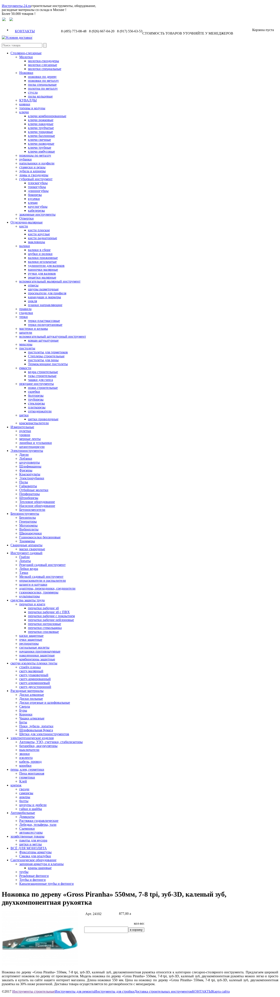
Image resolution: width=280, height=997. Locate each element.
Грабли (24, 557)
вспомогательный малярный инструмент (49, 281)
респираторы (29, 643)
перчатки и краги (32, 604)
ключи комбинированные (47, 116)
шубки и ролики (40, 254)
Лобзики (25, 458)
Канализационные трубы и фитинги (46, 883)
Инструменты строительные (33, 991)
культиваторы (29, 596)
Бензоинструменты (24, 513)
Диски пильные (31, 698)
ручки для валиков (42, 273)
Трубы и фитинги (32, 880)
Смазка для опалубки (35, 856)
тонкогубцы (37, 187)
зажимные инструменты (37, 214)
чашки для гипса (40, 380)
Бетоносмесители (32, 510)
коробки (25, 765)
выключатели (29, 750)
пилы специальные (42, 84)
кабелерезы (36, 210)
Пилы (23, 482)
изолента (26, 758)
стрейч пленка (30, 667)
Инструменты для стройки (114, 991)
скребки (34, 391)
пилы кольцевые (40, 96)
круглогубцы (37, 206)
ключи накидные (40, 124)
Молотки (26, 57)
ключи (24, 112)
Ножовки (26, 73)
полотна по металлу (43, 88)
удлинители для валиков (46, 265)
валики (24, 246)
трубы (23, 872)
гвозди (24, 789)
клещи (33, 202)
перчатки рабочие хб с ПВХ (49, 612)
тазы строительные (42, 376)
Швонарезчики (30, 533)
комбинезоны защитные (37, 659)
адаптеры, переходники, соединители (47, 588)
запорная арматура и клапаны (41, 864)
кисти (23, 226)
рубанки (25, 159)
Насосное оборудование (37, 506)
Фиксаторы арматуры (35, 852)
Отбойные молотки (33, 490)
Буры (23, 710)
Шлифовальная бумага (36, 730)
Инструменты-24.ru (16, 6)
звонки (24, 754)
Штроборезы (28, 498)
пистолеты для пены (43, 360)
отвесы (33, 285)
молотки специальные (44, 69)
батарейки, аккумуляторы (38, 746)
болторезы (36, 395)
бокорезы (35, 195)
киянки (24, 104)
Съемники (27, 828)
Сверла (24, 706)
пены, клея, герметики (27, 769)
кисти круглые (39, 234)
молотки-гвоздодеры (43, 61)
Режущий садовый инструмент (42, 565)
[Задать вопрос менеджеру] (4, 20)
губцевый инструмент (35, 179)
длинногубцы (38, 191)
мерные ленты (30, 439)
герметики (27, 777)
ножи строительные (43, 387)
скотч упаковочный (33, 675)
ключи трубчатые (41, 128)
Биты (23, 722)
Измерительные (22, 427)
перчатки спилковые (43, 632)
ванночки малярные (43, 269)
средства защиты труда (27, 600)
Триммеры (27, 541)
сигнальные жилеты (34, 647)
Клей (23, 781)
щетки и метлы (30, 844)
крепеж (15, 785)
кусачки (34, 199)
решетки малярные (42, 277)
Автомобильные (22, 813)
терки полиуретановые (45, 325)
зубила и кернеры (32, 171)
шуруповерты (29, 462)
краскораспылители (34, 423)
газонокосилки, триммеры (38, 592)
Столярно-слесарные (26, 53)
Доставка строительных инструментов (163, 991)
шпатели (25, 332)
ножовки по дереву (42, 77)
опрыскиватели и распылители (42, 580)
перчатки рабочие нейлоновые (51, 620)
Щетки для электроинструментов (44, 734)
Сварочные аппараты (26, 545)
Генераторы (28, 521)
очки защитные (30, 639)
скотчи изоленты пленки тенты (33, 663)
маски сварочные (32, 549)
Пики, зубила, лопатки (36, 726)
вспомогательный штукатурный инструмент (52, 336)
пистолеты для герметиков (48, 352)
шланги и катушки (33, 584)
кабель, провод (30, 761)
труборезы (36, 399)
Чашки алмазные (31, 718)
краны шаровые (40, 868)
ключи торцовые (40, 132)
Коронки (25, 714)
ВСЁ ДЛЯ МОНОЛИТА (28, 848)
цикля (32, 301)
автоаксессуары (31, 832)
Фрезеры (25, 470)
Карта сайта (221, 991)
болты (23, 801)
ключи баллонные (41, 136)
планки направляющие (45, 305)
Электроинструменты (26, 450)
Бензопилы (27, 517)
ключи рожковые (40, 120)
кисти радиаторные (42, 238)
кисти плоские (39, 230)
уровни (24, 435)
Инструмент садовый (26, 553)
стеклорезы (36, 403)
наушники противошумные (39, 651)
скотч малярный (31, 671)
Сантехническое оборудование (33, 860)
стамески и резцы (32, 167)
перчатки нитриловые (44, 624)
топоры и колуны (32, 108)
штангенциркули (32, 447)
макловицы (36, 242)
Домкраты (27, 817)
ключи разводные (41, 143)
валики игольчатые (42, 262)
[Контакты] (11, 20)
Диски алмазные (31, 695)
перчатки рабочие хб (43, 608)
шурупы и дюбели (33, 805)
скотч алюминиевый (34, 683)
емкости (25, 368)
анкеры (24, 797)
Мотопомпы (28, 525)
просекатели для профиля (47, 293)
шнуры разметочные (43, 289)
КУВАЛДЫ (28, 100)
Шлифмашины (30, 466)
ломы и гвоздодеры (33, 175)
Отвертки (26, 218)
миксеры (25, 344)
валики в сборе (39, 250)
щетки (24, 415)
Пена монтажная (31, 773)
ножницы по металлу (35, 155)
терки (23, 317)
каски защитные (31, 635)
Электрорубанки (31, 478)
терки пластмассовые (44, 321)
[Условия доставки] (17, 37)
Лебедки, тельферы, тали (37, 824)
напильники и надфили (36, 163)
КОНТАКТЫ (25, 31)
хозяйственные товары (27, 836)
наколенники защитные (37, 655)
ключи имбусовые (41, 151)
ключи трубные (39, 147)
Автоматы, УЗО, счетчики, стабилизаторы (51, 742)
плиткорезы (37, 407)
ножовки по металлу (43, 80)
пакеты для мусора (33, 840)
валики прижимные (43, 258)
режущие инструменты (36, 384)
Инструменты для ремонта (74, 991)
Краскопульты (29, 474)
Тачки (23, 572)
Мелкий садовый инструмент (41, 576)
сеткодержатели (40, 411)
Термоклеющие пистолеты (48, 364)
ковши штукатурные (43, 340)
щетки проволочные (43, 419)
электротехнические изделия (32, 738)
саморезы (26, 793)
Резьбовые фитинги (34, 876)
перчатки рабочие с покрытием (51, 616)
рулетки (25, 431)
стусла (33, 92)
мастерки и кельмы (33, 328)
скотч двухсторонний (35, 687)
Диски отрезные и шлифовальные (44, 702)
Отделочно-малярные (26, 222)
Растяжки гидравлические (38, 820)
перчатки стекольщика (45, 628)
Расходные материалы (27, 691)
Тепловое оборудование (37, 502)
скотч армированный (35, 679)
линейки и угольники (35, 443)
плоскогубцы (38, 183)
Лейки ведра (28, 569)
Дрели (24, 454)
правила (25, 309)
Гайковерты (28, 486)
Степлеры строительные (46, 356)
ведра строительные (43, 372)
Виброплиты (28, 529)
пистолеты (27, 348)
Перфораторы (29, 494)
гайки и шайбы (30, 809)
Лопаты (25, 561)
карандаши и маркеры (44, 297)
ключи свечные (39, 139)
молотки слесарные (42, 65)
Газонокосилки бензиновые (40, 537)
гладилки (26, 313)
